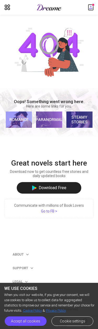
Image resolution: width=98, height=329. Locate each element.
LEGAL (20, 282)
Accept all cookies (25, 321)
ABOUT (21, 254)
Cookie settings (72, 321)
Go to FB (49, 211)
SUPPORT (23, 268)
